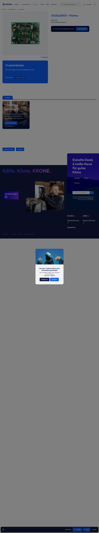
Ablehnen (52, 275)
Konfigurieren (44, 279)
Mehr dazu (46, 275)
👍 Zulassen (54, 279)
